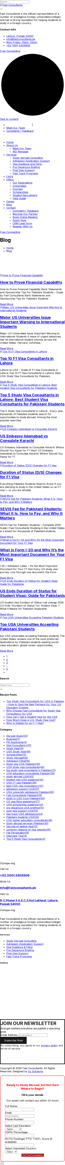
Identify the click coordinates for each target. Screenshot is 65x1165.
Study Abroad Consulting (28, 157)
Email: (8, 1112)
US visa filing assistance (23, 801)
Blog (9, 204)
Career (10, 201)
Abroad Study (17, 735)
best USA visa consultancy (25, 785)
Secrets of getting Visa (22, 826)
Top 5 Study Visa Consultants (25, 839)
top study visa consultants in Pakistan (31, 770)
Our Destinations (22, 182)
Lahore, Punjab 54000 (19, 36)
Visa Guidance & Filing (19, 947)
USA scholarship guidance (24, 804)
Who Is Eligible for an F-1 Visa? (25, 723)
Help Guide (19, 198)
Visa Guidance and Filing (27, 164)
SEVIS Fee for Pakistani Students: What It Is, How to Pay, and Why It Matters (31, 513)
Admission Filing (18, 760)
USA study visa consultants (25, 767)
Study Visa (15, 748)
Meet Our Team (15, 127)
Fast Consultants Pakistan (24, 795)
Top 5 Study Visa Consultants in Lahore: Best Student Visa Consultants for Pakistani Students (32, 399)
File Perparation (17, 832)
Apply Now (19, 220)
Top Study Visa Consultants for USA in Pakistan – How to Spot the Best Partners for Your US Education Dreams (35, 704)
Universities (19, 185)
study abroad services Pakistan (27, 823)
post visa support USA (22, 810)
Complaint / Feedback (26, 210)
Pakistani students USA (22, 817)
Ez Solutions (35, 1071)
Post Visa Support (23, 170)
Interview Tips (16, 835)
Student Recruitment (25, 195)
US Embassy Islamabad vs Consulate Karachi (24, 438)
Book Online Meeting (18, 124)
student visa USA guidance (25, 779)
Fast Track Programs (25, 173)
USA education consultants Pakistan (30, 773)
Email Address (9, 1035)
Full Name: (11, 1106)
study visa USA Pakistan (23, 764)
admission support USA (22, 789)
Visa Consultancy (18, 745)
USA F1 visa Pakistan (21, 782)
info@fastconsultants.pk (20, 39)
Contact (11, 207)
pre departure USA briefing (25, 807)
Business (13, 739)
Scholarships (20, 192)
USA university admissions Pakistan (30, 792)
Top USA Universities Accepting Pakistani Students (29, 626)
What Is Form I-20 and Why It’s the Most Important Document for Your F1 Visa (32, 554)
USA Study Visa (18, 751)
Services (11, 154)
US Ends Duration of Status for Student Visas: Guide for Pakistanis (32, 593)
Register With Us (22, 226)
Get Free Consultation (33, 1155)
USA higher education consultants (29, 820)
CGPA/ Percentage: (16, 1132)
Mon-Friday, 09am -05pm (21, 42)
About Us (12, 145)
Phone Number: (14, 1119)
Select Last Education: (18, 1125)
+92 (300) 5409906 (18, 45)
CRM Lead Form (22, 223)
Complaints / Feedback (20, 131)
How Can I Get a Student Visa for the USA (31, 716)
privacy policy (49, 1045)
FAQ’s (9, 176)
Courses (18, 189)
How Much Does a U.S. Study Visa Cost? (31, 720)
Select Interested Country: (20, 1148)
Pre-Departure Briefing (20, 950)
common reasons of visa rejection (28, 829)
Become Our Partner (46, 124)
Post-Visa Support (17, 953)
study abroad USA (20, 776)
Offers (10, 179)
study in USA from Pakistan (25, 798)
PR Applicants (16, 742)
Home (10, 142)
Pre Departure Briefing (26, 167)
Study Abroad (17, 757)
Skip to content (9, 119)
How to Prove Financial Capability (31, 282)
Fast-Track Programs (19, 956)
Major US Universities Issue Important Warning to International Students (32, 322)
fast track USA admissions (24, 814)
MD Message (20, 151)
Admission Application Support (31, 160)
